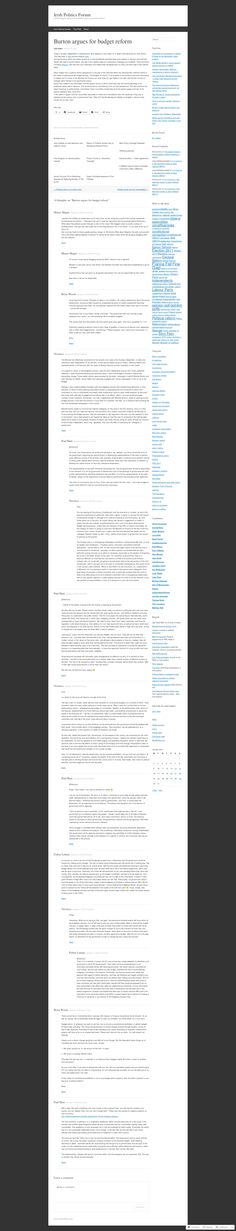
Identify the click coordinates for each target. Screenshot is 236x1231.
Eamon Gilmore (161, 247)
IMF (166, 277)
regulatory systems (159, 471)
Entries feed (157, 732)
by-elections (157, 360)
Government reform (91, 127)
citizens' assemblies (166, 220)
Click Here (156, 711)
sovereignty (156, 337)
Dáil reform (167, 244)
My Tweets (156, 138)
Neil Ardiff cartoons (159, 653)
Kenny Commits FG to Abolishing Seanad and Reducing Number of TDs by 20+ (69, 179)
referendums (173, 324)
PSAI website (157, 664)
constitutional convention (160, 232)
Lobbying (166, 293)
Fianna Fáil (162, 263)
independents (162, 280)
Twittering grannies (126, 150)
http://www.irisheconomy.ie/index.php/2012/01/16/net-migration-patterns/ (89, 1116)
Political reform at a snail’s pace (68, 189)
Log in (154, 728)
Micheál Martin (171, 296)
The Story (156, 667)
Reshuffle (168, 327)
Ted (153, 622)
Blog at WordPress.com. (63, 1218)
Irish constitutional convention (166, 285)
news (163, 302)
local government (164, 294)
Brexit (170, 209)
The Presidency (158, 493)
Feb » (160, 790)
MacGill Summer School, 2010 (164, 626)
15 (180, 768)
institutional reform (160, 283)
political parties (170, 315)
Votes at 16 (165, 340)
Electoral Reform (163, 258)
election (175, 247)
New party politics (159, 432)
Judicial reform (158, 413)
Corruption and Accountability (163, 371)
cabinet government (172, 215)
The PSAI (77, 29)
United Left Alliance (173, 337)
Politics (179, 318)
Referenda (156, 467)
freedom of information (169, 268)
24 (158, 778)
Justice (155, 630)
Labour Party (162, 289)
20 (171, 773)
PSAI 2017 (156, 463)
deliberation (165, 241)
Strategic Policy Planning (162, 486)
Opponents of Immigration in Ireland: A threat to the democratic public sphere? (166, 56)
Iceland (161, 277)
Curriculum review (159, 375)
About (86, 29)
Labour (178, 286)
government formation (160, 406)
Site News (156, 478)
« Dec (154, 790)
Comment (140, 1207)
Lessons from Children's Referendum (166, 114)
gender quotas (158, 271)
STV (164, 336)
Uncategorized (157, 497)
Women (156, 342)
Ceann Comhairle (160, 218)
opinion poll (161, 305)
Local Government (159, 421)
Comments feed (158, 736)
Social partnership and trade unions (166, 482)
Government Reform (161, 274)
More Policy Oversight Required (131, 143)
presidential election (159, 321)
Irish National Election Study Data (165, 691)
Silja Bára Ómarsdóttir (161, 647)
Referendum (159, 324)
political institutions (158, 315)
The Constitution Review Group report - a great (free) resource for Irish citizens (167, 79)
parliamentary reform (168, 309)
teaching (155, 490)
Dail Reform (156, 379)
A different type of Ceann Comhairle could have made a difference (133, 167)
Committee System (76, 127)
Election (155, 387)
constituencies (163, 224)
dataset (155, 383)
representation (158, 327)
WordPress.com (158, 740)
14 (176, 768)
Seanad (157, 330)
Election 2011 (162, 250)
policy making (157, 448)
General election (171, 271)
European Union (158, 394)
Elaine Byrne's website (161, 684)
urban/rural (156, 339)
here (70, 56)
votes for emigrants (159, 505)
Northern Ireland (158, 440)
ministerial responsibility (163, 299)
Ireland (172, 283)
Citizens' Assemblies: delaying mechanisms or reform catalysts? (165, 70)
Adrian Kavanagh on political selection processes (163, 679)
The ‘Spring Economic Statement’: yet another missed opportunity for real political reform (165, 88)
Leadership (157, 293)
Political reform (163, 317)
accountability (160, 209)
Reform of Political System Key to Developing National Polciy (100, 144)
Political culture (175, 312)
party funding (163, 312)
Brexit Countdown (159, 356)
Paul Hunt (67, 441)
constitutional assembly (160, 228)
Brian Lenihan (165, 212)
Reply (63, 243)
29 (180, 778)
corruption (165, 237)
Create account (158, 725)
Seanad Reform (158, 474)
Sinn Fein (166, 333)
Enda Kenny (169, 260)
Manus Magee (62, 212)
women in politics (169, 342)
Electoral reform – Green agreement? (134, 158)
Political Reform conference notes (165, 674)
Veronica (64, 64)
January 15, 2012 (70, 48)
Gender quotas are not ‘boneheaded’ (132, 189)
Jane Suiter (58, 48)
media (154, 425)
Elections (163, 253)
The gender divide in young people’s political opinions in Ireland (166, 64)
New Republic (157, 436)
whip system (174, 340)
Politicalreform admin (160, 455)
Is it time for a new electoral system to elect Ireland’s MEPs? (167, 164)
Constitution (157, 368)
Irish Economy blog (159, 643)
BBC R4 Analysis (159, 636)
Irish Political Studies (62, 29)
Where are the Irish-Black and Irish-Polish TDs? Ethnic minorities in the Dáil (166, 121)
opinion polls (157, 444)
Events (155, 398)
